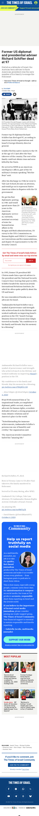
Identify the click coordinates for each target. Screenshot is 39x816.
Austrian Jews (7, 749)
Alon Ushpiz (17, 747)
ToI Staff (7, 88)
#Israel (33, 373)
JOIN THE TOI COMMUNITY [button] (19, 765)
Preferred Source (14, 82)
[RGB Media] (15, 808)
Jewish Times (14, 745)
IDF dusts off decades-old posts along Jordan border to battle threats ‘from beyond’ (11, 706)
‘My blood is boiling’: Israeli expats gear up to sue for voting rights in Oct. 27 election (27, 705)
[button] (35, 2)
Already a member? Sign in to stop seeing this (19, 645)
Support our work (19, 639)
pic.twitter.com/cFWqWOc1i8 (15, 387)
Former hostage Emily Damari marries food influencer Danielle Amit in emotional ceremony (27, 679)
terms (29, 265)
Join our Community (8, 8)
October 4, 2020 (8, 517)
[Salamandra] (30, 807)
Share (8, 94)
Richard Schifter (25, 745)
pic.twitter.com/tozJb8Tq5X (14, 509)
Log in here (25, 769)
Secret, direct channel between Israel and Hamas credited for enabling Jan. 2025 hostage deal (10, 679)
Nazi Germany (27, 747)
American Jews (7, 747)
